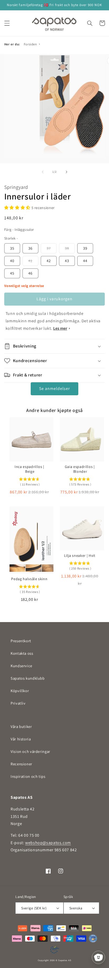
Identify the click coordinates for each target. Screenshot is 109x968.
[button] (7, 23)
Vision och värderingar (30, 751)
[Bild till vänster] (42, 172)
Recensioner (21, 763)
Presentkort (21, 640)
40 (12, 260)
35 (12, 248)
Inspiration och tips (28, 776)
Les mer (60, 328)
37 (49, 248)
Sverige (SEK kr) (34, 908)
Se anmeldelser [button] (54, 388)
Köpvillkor (20, 690)
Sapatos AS (64, 960)
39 (85, 248)
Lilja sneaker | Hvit (80, 555)
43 (67, 260)
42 (49, 260)
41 (30, 260)
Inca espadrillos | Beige (29, 469)
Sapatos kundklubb (28, 678)
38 (67, 248)
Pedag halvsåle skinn (29, 578)
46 (30, 273)
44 (85, 260)
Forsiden (30, 44)
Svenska (76, 908)
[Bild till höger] (66, 172)
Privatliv (18, 703)
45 (12, 273)
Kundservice (21, 665)
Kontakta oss (22, 653)
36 (30, 248)
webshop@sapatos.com (48, 842)
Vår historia (21, 738)
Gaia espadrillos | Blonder (80, 469)
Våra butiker (21, 726)
